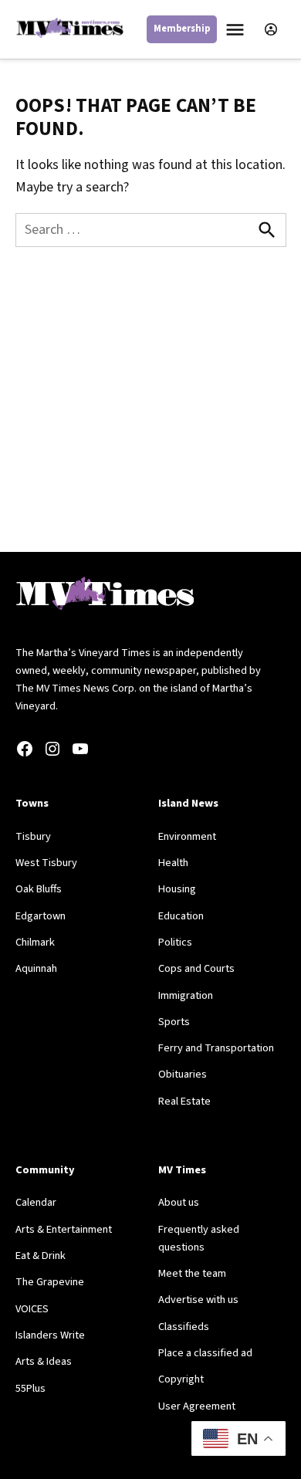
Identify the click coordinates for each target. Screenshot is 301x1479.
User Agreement (196, 1406)
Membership (182, 29)
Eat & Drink (40, 1255)
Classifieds (183, 1326)
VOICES (32, 1309)
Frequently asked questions (198, 1238)
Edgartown (40, 916)
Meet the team (192, 1273)
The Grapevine (49, 1282)
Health (173, 863)
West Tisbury (46, 863)
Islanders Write (50, 1335)
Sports (174, 1022)
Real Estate (184, 1101)
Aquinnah (36, 968)
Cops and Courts (196, 968)
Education (181, 916)
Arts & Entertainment (63, 1229)
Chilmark (35, 942)
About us (178, 1202)
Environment (187, 836)
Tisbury (33, 836)
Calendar (35, 1202)
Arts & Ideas (43, 1361)
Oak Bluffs (38, 889)
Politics (175, 942)
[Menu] (237, 30)
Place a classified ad (205, 1353)
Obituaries (182, 1074)
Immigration (185, 995)
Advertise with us (198, 1299)
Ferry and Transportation (216, 1048)
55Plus (30, 1388)
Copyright (181, 1379)
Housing (177, 889)
